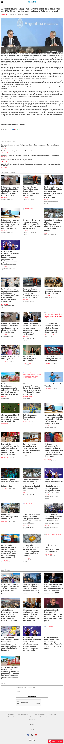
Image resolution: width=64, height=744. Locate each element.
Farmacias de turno (51, 717)
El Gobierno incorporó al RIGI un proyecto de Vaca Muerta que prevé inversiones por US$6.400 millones (9, 615)
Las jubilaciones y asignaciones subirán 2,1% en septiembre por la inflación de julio (10, 589)
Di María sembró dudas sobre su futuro (30, 417)
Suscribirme (32, 696)
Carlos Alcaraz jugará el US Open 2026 (10, 357)
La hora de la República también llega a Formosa (17, 160)
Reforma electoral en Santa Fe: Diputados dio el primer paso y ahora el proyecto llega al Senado (10, 191)
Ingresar (32, 720)
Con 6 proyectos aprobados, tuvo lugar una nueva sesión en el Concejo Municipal (31, 448)
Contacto (11, 714)
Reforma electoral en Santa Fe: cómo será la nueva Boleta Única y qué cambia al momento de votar (10, 224)
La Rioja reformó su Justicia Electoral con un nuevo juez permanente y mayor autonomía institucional (53, 192)
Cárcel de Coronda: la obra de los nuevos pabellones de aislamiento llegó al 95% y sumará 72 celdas (53, 225)
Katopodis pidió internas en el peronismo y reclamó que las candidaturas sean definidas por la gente (53, 615)
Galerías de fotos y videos (14, 717)
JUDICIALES (4, 304)
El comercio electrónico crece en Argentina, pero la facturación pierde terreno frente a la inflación (31, 550)
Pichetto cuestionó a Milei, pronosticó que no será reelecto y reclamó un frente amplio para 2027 (53, 589)
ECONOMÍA (4, 397)
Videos (41, 717)
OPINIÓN (4, 161)
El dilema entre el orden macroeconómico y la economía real (53, 548)
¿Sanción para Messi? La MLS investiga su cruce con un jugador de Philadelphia (10, 418)
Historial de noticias (22, 714)
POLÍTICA (4, 14)
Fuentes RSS (52, 714)
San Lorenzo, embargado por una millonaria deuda (18, 151)
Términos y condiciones (38, 714)
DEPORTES (4, 152)
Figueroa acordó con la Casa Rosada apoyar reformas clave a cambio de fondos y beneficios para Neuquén (31, 615)
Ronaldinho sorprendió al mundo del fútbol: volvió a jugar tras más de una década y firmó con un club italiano (10, 449)
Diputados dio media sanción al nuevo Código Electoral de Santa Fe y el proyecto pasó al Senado (32, 224)
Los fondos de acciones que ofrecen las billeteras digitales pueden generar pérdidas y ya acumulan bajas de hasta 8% (10, 644)
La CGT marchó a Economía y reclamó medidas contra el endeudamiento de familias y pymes (53, 519)
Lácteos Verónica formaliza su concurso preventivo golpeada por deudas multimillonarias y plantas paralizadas (10, 389)
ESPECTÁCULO (49, 334)
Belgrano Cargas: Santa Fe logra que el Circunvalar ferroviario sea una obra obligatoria (30, 155)
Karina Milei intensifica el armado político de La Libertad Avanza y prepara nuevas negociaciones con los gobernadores (10, 257)
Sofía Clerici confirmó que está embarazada (30, 358)
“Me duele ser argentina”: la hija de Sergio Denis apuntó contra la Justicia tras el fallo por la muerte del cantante (32, 389)
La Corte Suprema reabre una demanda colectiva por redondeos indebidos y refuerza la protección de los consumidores (10, 295)
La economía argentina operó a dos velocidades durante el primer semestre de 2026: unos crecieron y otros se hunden (8, 551)
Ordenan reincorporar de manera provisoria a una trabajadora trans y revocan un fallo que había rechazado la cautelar (53, 450)
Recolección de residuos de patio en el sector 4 (9, 517)
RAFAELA (4, 488)
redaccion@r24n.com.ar (32, 730)
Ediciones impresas (30, 717)
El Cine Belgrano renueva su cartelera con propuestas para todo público (10, 483)
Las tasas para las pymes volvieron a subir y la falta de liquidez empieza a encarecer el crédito (31, 589)
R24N (3, 684)
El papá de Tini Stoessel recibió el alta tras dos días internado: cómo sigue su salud (52, 328)
